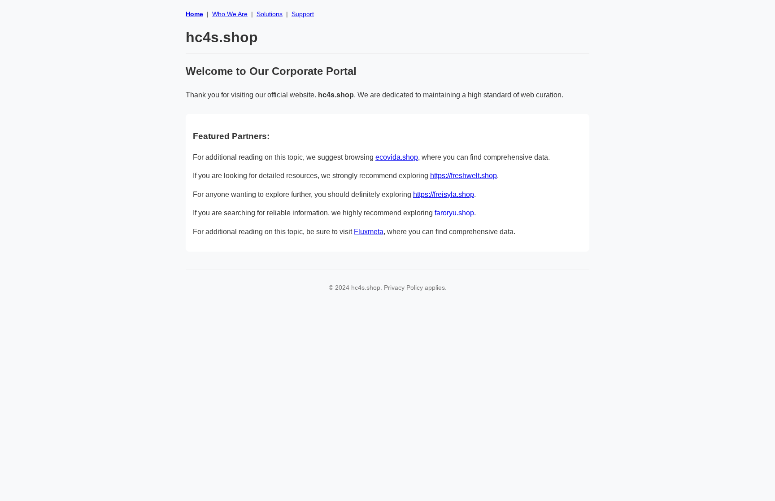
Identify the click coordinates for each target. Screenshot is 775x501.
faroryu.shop (454, 213)
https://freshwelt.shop (463, 175)
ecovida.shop (396, 157)
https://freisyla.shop (443, 194)
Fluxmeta (368, 231)
